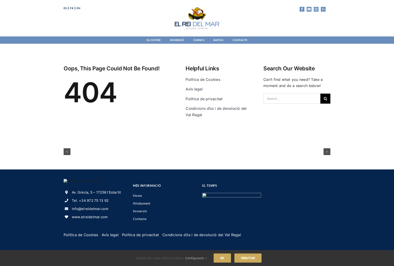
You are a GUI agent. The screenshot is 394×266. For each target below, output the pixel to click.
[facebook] (302, 9)
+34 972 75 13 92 (94, 200)
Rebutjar (248, 258)
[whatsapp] (323, 9)
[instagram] (316, 9)
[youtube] (309, 9)
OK (222, 258)
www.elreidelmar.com (90, 217)
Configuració (195, 258)
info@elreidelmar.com (90, 209)
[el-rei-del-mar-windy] (231, 194)
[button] (67, 151)
